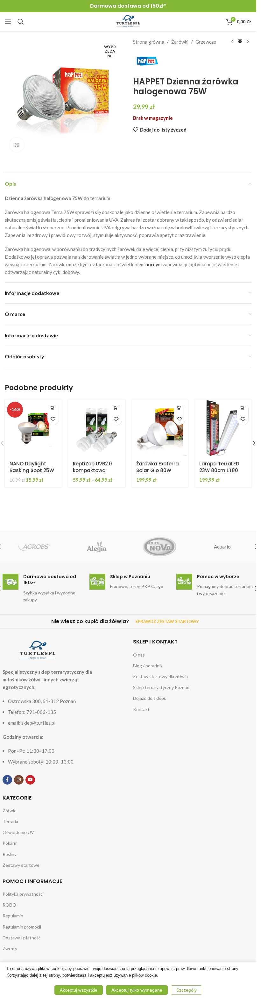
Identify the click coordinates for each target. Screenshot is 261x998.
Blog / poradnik (148, 665)
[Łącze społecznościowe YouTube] (30, 780)
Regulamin (13, 915)
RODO (9, 905)
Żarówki (179, 42)
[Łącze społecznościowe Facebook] (7, 780)
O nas (139, 654)
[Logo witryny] (128, 21)
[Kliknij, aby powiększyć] (17, 145)
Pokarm (10, 843)
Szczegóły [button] (186, 990)
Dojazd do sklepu (149, 698)
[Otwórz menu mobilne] (8, 21)
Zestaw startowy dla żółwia (160, 676)
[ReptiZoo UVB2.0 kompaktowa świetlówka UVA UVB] (96, 427)
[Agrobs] (34, 547)
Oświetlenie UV (18, 832)
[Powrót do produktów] (240, 42)
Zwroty (10, 948)
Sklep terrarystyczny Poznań (161, 687)
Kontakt (141, 709)
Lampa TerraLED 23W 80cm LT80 (219, 467)
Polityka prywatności (23, 894)
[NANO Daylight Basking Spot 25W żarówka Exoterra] (33, 427)
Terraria (10, 821)
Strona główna (148, 42)
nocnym (153, 264)
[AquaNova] (159, 547)
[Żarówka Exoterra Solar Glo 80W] (159, 427)
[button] (53, 408)
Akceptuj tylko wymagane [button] (136, 990)
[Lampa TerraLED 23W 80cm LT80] (222, 427)
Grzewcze (205, 42)
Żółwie (10, 810)
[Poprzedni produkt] (232, 42)
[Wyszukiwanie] (20, 21)
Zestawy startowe (21, 865)
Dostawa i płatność (22, 937)
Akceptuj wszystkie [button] (78, 990)
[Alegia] (96, 547)
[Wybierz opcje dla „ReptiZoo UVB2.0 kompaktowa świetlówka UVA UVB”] (116, 408)
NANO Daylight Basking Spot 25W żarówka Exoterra (32, 470)
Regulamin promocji (22, 927)
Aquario (222, 546)
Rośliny (10, 854)
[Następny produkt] (247, 42)
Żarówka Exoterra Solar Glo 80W (157, 467)
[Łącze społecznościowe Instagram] (19, 780)
